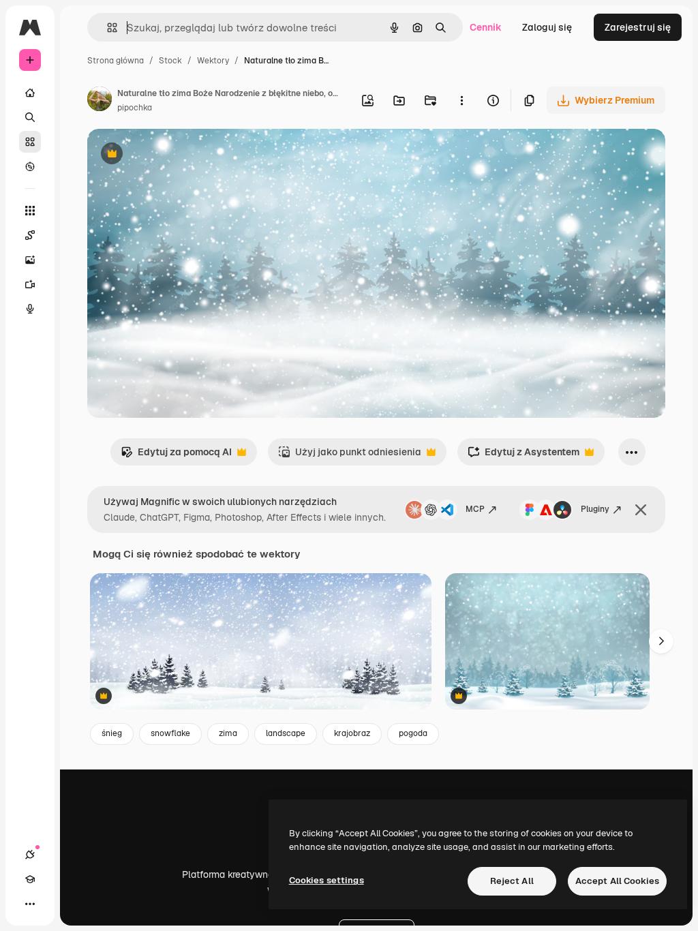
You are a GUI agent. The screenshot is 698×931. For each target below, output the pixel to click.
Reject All (512, 881)
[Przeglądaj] (30, 166)
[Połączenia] (30, 855)
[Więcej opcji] (461, 100)
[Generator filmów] (30, 284)
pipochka (134, 107)
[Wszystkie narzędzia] (30, 211)
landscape (285, 733)
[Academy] (30, 879)
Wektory (213, 60)
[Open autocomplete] (106, 27)
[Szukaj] (30, 117)
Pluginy (595, 509)
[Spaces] (30, 235)
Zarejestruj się (638, 27)
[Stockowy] (30, 142)
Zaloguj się (547, 27)
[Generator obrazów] (30, 260)
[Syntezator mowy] (30, 309)
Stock (170, 60)
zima (228, 733)
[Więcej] (30, 904)
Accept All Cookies (617, 881)
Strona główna (115, 60)
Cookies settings (326, 880)
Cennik (486, 27)
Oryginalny (181, 155)
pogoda (413, 733)
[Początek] (30, 93)
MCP (475, 509)
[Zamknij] (641, 510)
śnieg (112, 733)
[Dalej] (661, 641)
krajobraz (352, 733)
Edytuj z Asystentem (523, 456)
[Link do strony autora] (99, 101)
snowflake (170, 733)
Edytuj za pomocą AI (176, 456)
